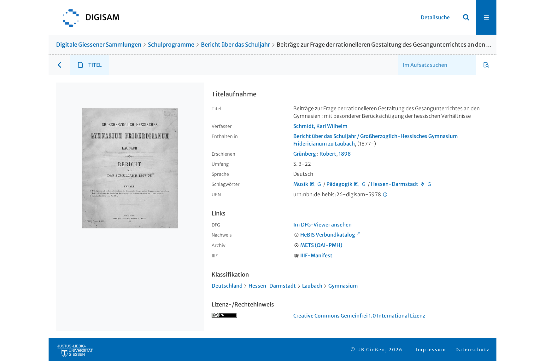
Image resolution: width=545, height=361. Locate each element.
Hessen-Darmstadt (394, 184)
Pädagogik (339, 184)
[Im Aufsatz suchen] (486, 65)
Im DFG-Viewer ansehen (322, 224)
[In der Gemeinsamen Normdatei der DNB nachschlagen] (319, 184)
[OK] (466, 17)
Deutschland (227, 286)
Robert (327, 154)
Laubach (312, 286)
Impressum (431, 349)
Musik (300, 184)
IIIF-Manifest (316, 255)
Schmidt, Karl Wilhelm (320, 126)
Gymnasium (343, 286)
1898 (345, 154)
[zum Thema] (312, 184)
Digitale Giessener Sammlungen (98, 44)
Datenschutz (472, 349)
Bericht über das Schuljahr (235, 44)
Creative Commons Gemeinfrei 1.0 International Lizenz (359, 315)
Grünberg (304, 154)
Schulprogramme (171, 44)
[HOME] (88, 17)
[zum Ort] (422, 184)
